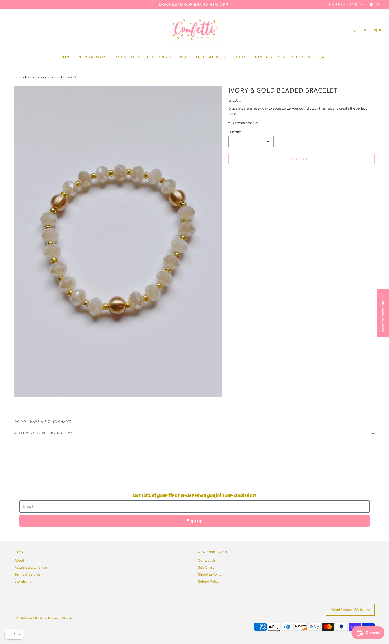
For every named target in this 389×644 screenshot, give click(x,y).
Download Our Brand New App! (194, 4)
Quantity (234, 132)
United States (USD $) (343, 4)
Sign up (195, 521)
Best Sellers (126, 57)
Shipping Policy (210, 574)
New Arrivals (93, 57)
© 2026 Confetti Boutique (30, 618)
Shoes (240, 57)
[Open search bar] (355, 30)
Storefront (22, 581)
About (19, 560)
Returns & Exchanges (31, 567)
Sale (324, 57)
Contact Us (206, 560)
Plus (184, 57)
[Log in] (365, 30)
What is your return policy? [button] (43, 433)
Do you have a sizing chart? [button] (43, 422)
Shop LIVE (302, 57)
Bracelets (31, 77)
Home (66, 57)
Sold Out (301, 159)
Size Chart (206, 567)
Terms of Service (27, 574)
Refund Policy (208, 581)
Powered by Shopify (60, 618)
